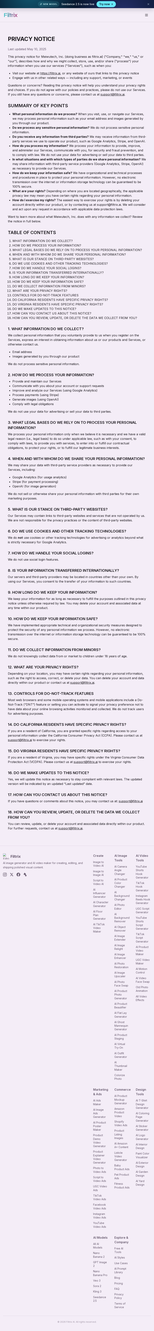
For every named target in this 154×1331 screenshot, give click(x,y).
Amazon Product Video (119, 1112)
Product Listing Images (119, 1134)
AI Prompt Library (120, 1270)
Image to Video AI (98, 863)
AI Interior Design (141, 1146)
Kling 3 (97, 1291)
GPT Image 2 (100, 1264)
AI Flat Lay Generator (120, 1014)
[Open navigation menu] (146, 15)
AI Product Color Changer (120, 883)
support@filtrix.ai (112, 94)
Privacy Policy (119, 1296)
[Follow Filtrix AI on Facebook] (18, 874)
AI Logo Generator (142, 1137)
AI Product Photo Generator (120, 994)
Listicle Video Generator (120, 1156)
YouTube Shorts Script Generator (142, 923)
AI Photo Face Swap (121, 983)
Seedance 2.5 (99, 1299)
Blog (117, 1277)
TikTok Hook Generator (142, 886)
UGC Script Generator (142, 910)
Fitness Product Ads (122, 1185)
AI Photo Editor (119, 906)
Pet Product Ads (121, 1176)
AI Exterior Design (142, 1164)
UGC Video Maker (143, 961)
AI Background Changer (122, 896)
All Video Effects (141, 998)
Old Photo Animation (142, 989)
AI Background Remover (122, 918)
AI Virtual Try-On (119, 1045)
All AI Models (97, 1245)
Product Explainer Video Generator (99, 1157)
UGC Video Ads (100, 1188)
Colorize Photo (119, 1077)
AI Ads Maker (97, 1102)
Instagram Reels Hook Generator (143, 899)
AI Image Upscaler (119, 974)
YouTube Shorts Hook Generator (142, 872)
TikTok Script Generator (142, 938)
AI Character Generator (100, 904)
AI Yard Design (140, 1182)
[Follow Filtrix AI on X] (12, 874)
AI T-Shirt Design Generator (142, 1104)
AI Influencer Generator (99, 893)
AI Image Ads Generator (99, 1113)
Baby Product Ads (122, 1167)
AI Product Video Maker (142, 950)
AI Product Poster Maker (99, 1126)
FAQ (116, 1288)
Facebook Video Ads (99, 1206)
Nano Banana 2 (99, 1254)
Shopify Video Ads (120, 1123)
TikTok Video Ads (99, 1197)
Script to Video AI (98, 882)
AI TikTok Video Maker (99, 928)
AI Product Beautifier (120, 1005)
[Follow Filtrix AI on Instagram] (5, 874)
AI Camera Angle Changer (120, 870)
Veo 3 (96, 1280)
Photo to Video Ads (99, 1169)
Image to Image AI (98, 873)
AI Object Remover (120, 928)
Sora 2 (97, 1286)
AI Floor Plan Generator (99, 915)
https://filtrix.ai (50, 73)
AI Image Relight (119, 947)
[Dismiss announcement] (148, 4)
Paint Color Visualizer (142, 1155)
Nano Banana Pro (100, 1273)
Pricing (118, 1283)
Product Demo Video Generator (99, 1141)
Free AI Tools (118, 1250)
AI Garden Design (142, 1173)
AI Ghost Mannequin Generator (121, 1025)
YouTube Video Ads (99, 1224)
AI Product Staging (120, 1036)
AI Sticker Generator (142, 1127)
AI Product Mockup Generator (120, 1099)
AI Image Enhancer (120, 956)
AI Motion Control (141, 970)
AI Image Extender (120, 937)
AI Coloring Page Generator (142, 1117)
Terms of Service (119, 1305)
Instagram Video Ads (99, 1215)
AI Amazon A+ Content (121, 1145)
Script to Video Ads (99, 1179)
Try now (104, 4)
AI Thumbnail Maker (120, 1066)
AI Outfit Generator (120, 1055)
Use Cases (121, 1263)
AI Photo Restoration (121, 965)
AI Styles (119, 1257)
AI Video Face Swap (143, 979)
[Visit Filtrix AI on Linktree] (25, 874)
